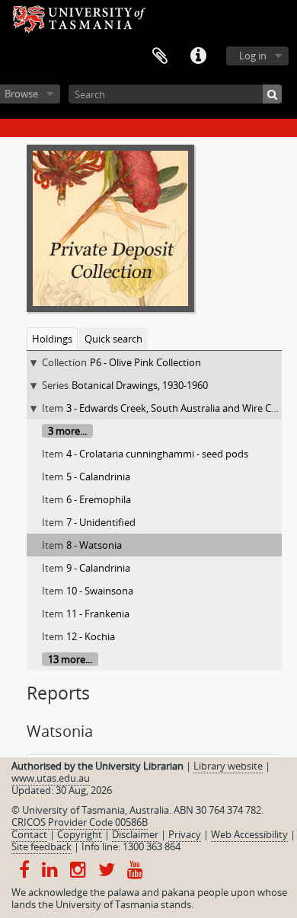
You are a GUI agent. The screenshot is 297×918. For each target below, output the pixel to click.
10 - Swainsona (99, 591)
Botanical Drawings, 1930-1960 (140, 385)
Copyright (79, 834)
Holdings (52, 339)
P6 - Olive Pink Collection (145, 362)
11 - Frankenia (97, 613)
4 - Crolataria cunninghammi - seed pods (157, 454)
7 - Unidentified (101, 522)
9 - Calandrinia (98, 568)
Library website (228, 766)
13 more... (70, 659)
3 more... (67, 431)
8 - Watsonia (94, 545)
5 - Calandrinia (98, 476)
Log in (253, 55)
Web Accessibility (249, 834)
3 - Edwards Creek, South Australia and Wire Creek (178, 408)
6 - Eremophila (98, 499)
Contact (29, 834)
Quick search (113, 339)
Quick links (198, 56)
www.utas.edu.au (50, 778)
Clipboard (160, 56)
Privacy (184, 834)
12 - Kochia (90, 636)
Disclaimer (135, 834)
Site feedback (41, 846)
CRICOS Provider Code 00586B (79, 822)
